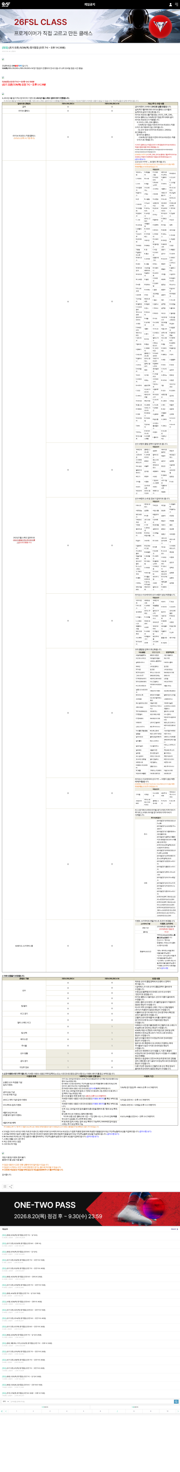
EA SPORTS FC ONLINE (6, 4)
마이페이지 (170, 4)
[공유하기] (10, 1186)
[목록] (4, 1186)
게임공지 (89, 4)
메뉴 (176, 4)
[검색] (176, 1402)
